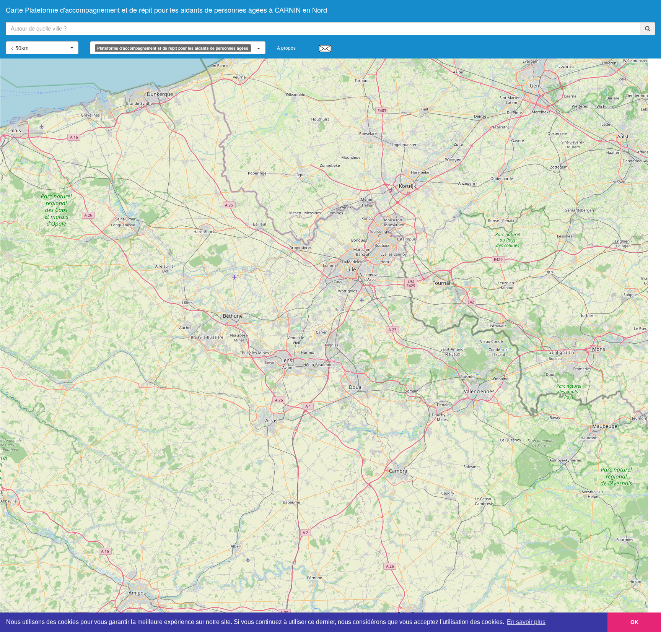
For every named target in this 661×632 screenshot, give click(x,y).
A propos (286, 47)
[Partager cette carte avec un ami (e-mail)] (325, 48)
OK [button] (634, 622)
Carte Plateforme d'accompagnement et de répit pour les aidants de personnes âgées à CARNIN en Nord (166, 10)
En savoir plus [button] (526, 622)
